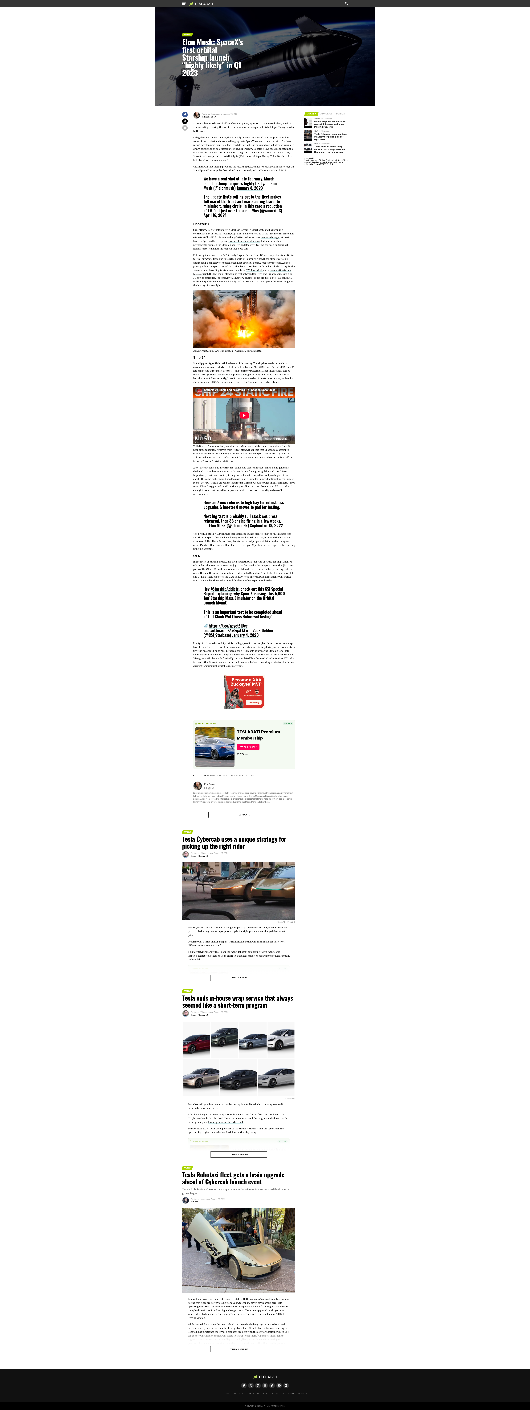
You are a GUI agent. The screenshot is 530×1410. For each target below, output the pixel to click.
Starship (236, 776)
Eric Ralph (208, 117)
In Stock (288, 723)
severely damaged (270, 237)
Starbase (225, 776)
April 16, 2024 (215, 215)
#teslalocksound (335, 162)
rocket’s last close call (236, 248)
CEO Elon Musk (254, 270)
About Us (238, 1393)
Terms (291, 1393)
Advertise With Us (274, 1393)
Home (226, 1393)
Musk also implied (255, 654)
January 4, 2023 (245, 635)
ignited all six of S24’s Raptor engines (226, 374)
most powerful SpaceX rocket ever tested (258, 262)
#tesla (315, 162)
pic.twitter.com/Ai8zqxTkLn (225, 630)
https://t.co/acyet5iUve (228, 626)
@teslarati (309, 158)
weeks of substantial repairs (244, 241)
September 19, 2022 (266, 525)
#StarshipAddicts (225, 589)
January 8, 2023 (250, 188)
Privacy (302, 1393)
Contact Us (253, 1393)
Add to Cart (250, 747)
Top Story (248, 776)
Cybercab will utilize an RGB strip (206, 941)
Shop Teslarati (207, 723)
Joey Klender (199, 856)
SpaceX (214, 776)
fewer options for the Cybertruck (225, 1122)
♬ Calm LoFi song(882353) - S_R (318, 164)
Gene (195, 1201)
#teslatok (322, 162)
